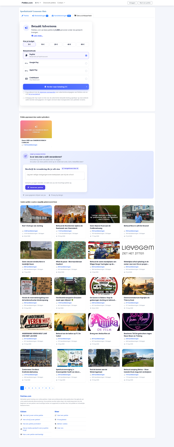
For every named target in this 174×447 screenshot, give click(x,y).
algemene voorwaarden (47, 92)
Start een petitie (145, 3)
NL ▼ (39, 3)
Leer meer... (38, 36)
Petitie (26, 16)
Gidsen (23, 411)
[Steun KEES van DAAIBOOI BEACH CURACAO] (36, 133)
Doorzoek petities (49, 3)
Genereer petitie (36, 187)
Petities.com (27, 3)
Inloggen (132, 3)
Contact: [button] (60, 3)
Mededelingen (40, 16)
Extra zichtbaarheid (84, 16)
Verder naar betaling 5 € (57, 87)
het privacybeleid (34, 94)
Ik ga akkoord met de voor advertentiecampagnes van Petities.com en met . (56, 93)
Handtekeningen (62, 16)
